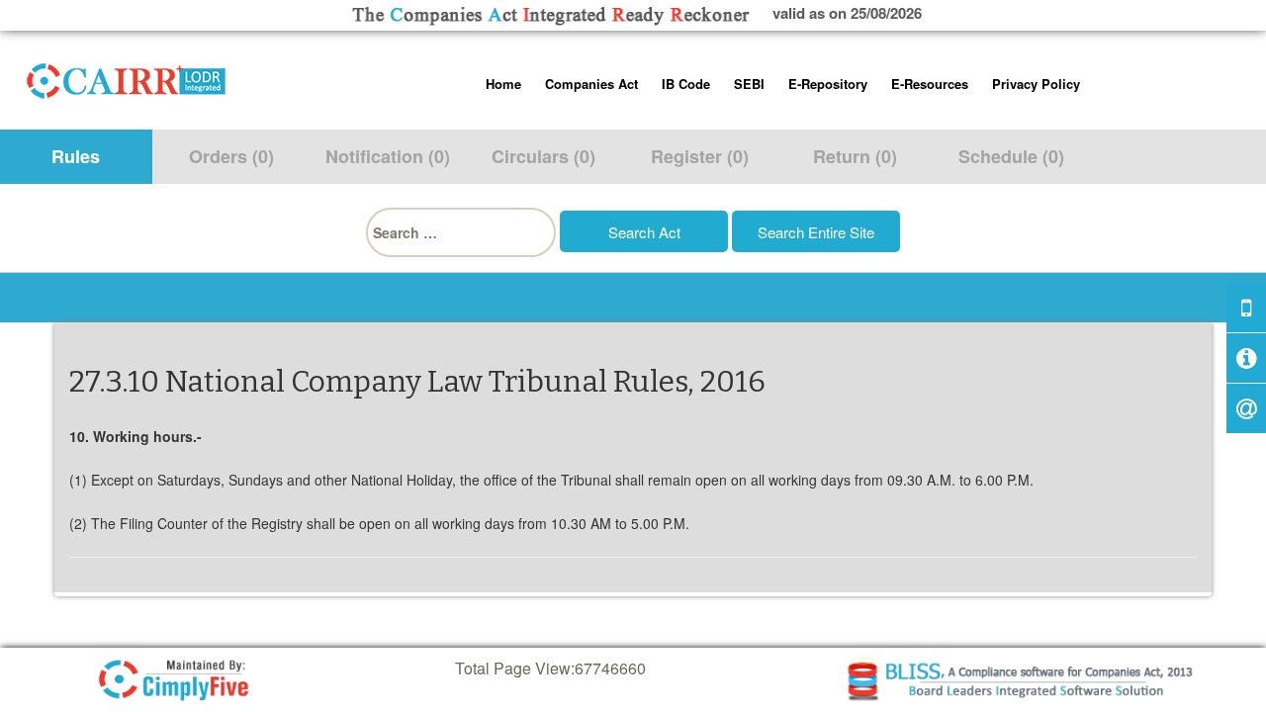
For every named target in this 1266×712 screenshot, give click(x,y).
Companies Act (591, 83)
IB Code (686, 83)
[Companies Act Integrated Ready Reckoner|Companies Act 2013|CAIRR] (126, 77)
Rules (75, 156)
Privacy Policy (1036, 83)
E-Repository (827, 83)
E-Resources (929, 83)
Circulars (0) (543, 156)
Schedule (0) (1011, 156)
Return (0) (855, 156)
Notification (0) (387, 156)
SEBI (749, 83)
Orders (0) (231, 156)
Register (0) (700, 156)
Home (503, 83)
